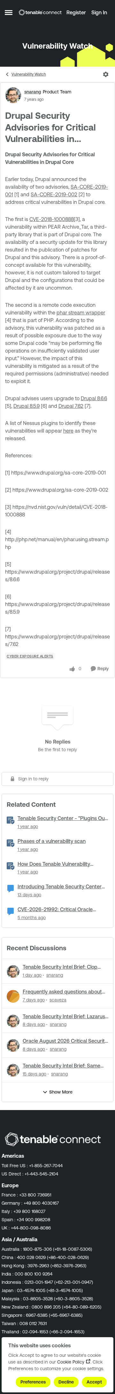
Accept (94, 1381)
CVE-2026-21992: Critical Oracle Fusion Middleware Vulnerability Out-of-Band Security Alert (60, 909)
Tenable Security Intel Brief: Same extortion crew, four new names (61, 1066)
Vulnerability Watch (29, 74)
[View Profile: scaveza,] (13, 996)
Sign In (99, 12)
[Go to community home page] (40, 12)
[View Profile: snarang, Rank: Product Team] (13, 95)
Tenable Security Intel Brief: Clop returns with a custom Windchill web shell (65, 967)
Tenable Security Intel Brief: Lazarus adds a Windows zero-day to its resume (64, 1017)
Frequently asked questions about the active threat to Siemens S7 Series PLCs (62, 992)
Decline (66, 1381)
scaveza (58, 999)
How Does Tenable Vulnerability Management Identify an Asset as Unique (57, 864)
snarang (32, 91)
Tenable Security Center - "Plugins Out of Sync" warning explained (62, 818)
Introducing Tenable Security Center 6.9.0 (60, 887)
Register (76, 12)
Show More (61, 1091)
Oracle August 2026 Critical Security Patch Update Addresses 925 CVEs (65, 1041)
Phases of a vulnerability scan (52, 841)
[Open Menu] (105, 74)
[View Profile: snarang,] (13, 971)
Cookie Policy (70, 1361)
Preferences (33, 1381)
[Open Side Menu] (9, 12)
